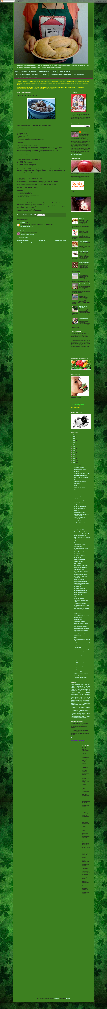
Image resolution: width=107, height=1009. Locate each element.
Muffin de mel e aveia (79, 491)
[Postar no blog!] (39, 215)
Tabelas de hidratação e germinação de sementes (80, 518)
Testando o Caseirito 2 (84, 230)
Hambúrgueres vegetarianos (78, 704)
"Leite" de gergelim (83, 241)
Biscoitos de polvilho (84, 262)
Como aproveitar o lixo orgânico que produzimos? (81, 609)
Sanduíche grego (78, 617)
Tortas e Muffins (75, 717)
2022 (74, 438)
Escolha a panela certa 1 (79, 669)
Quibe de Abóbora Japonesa (80, 651)
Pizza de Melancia (78, 675)
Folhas (83, 700)
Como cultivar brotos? (79, 520)
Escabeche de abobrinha (79, 621)
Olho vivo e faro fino (79, 74)
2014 (74, 450)
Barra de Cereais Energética (80, 626)
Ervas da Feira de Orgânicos (83, 307)
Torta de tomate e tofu (79, 579)
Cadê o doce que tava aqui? (80, 567)
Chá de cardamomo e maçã (80, 590)
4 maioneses (77, 528)
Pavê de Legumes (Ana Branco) (81, 533)
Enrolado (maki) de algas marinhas (82, 473)
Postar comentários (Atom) (27, 242)
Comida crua (78, 689)
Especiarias (74, 698)
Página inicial (42, 240)
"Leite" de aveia (83, 273)
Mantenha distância (84, 707)
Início (16, 71)
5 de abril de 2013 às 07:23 (26, 226)
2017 (74, 444)
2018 (74, 442)
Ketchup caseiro (77, 635)
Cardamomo (76, 483)
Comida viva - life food (79, 598)
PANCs (88, 708)
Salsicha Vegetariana (84, 218)
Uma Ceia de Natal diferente (80, 495)
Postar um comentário (24, 237)
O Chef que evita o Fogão (79, 544)
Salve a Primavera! (83, 318)
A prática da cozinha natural (80, 677)
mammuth (56, 998)
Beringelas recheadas (79, 499)
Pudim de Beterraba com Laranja (81, 649)
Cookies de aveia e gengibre (80, 592)
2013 (74, 452)
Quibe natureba (77, 657)
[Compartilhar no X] (41, 215)
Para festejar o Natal (77, 710)
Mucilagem (76, 471)
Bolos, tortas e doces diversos (29, 71)
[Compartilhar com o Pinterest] (44, 215)
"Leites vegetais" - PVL (77, 684)
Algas (72, 686)
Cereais (81, 687)
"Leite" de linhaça (83, 251)
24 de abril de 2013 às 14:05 (27, 234)
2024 (74, 435)
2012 (74, 454)
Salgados (44, 74)
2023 (74, 436)
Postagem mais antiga (60, 240)
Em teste (83, 697)
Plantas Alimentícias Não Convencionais (26, 77)
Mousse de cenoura (78, 653)
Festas (80, 700)
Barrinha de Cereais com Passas (81, 615)
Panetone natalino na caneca (80, 497)
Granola (75, 660)
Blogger (68, 998)
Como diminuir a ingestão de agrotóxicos (80, 577)
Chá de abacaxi (77, 586)
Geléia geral (87, 700)
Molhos (77, 709)
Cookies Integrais (78, 594)
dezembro (76, 464)
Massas (73, 709)
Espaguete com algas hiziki (80, 475)
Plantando (73, 713)
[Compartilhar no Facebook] (42, 215)
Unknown (22, 222)
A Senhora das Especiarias (80, 603)
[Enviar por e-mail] (38, 215)
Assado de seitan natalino (80, 506)
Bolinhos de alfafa (78, 546)
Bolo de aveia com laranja (80, 469)
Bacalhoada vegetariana (79, 508)
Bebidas (73, 687)
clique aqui (73, 371)
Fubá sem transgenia (84, 295)
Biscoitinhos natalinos (79, 493)
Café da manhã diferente (79, 559)
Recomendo (78, 716)
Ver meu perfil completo (76, 154)
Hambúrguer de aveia (79, 658)
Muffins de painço (78, 540)
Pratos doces (81, 713)
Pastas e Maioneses (84, 711)
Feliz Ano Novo (82, 698)
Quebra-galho (82, 714)
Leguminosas (74, 707)
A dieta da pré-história (79, 529)
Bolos (77, 687)
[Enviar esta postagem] (35, 214)
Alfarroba (76, 542)
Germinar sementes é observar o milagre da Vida (81, 515)
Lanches (87, 706)
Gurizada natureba (84, 701)
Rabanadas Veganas (78, 502)
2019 (74, 440)
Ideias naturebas (80, 706)
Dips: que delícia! (78, 619)
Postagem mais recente (23, 240)
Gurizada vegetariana (80, 703)
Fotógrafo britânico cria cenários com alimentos (81, 584)
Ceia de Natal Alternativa (79, 512)
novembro (76, 466)
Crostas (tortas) (77, 563)
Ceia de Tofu (76, 510)
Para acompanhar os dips (80, 526)
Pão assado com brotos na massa (82, 551)
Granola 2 (76, 637)
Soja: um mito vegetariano (80, 481)
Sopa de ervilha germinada (80, 535)
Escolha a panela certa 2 (79, 668)
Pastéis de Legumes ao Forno (81, 673)
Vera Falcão (23, 230)
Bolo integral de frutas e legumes (81, 628)
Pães (85, 709)
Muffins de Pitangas (78, 655)
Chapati (75, 485)
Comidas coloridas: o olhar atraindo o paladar (80, 523)
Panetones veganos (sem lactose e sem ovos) (27, 74)
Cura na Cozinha (83, 694)
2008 (74, 462)
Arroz (75, 479)
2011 (74, 456)
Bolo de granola (77, 613)
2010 (74, 458)
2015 (74, 448)
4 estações (87, 684)
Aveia (75, 489)
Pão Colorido (77, 553)
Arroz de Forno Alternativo (80, 633)
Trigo (75, 596)
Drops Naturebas (81, 695)
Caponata (53, 71)
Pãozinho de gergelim (79, 467)
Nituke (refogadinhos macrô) (80, 574)
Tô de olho (87, 716)
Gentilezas (73, 701)
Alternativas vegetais (83, 686)
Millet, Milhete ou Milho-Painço (81, 565)
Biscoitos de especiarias (79, 487)
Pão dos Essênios (78, 557)
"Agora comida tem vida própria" (81, 531)
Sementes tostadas (78, 561)
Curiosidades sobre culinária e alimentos (60, 74)
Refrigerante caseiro (78, 611)
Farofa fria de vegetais (79, 500)
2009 (74, 460)
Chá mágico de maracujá (79, 588)
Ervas (88, 697)
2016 (74, 446)
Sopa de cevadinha (78, 671)
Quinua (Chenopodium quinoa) (81, 581)
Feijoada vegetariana (64, 71)
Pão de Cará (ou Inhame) (79, 555)
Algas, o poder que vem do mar (81, 477)
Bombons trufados (44, 71)
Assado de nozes (78, 504)
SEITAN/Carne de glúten (79, 666)
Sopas (83, 716)
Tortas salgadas (82, 717)
